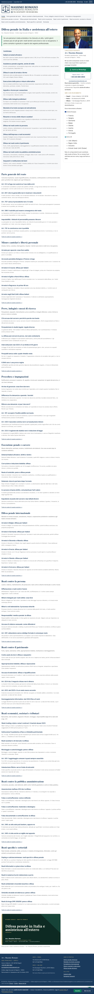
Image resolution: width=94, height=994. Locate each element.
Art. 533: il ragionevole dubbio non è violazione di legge (22, 431)
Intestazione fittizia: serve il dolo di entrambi (17, 767)
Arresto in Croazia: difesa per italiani (14, 268)
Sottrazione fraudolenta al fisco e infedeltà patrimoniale (22, 732)
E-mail (86, 1)
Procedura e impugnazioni (73, 16)
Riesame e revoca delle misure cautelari (18, 117)
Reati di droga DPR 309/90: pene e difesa (16, 901)
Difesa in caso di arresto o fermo (15, 72)
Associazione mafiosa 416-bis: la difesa (16, 789)
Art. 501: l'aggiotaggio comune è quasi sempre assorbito (22, 758)
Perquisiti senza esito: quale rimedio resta (16, 354)
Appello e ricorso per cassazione (15, 90)
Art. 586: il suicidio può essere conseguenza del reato (21, 210)
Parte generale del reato (14, 16)
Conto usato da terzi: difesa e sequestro (16, 655)
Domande (46, 22)
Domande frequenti (69, 976)
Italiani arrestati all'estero (12, 55)
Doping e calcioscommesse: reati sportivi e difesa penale (22, 857)
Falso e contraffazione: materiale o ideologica (18, 807)
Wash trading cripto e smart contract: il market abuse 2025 (23, 723)
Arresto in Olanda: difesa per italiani (14, 558)
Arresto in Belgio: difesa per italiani (14, 523)
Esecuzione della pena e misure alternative (19, 81)
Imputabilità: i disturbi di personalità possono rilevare (21, 219)
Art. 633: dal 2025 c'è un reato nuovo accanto (18, 690)
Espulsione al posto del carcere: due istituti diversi (20, 499)
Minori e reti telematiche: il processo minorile (17, 607)
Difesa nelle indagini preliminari (14, 99)
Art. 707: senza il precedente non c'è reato (17, 202)
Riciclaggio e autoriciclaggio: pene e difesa (17, 750)
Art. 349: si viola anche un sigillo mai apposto (18, 833)
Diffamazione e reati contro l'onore (14, 589)
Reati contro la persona (45, 19)
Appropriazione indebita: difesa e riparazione (18, 664)
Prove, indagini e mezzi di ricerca (54, 16)
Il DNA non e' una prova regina (12, 362)
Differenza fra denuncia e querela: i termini (17, 395)
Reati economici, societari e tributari (80, 19)
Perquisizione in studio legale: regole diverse (18, 327)
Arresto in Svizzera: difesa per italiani (15, 567)
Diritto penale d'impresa (70, 959)
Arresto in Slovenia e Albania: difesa (14, 540)
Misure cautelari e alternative (72, 966)
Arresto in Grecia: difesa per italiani (14, 549)
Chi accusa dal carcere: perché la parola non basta (20, 318)
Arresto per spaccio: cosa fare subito (15, 250)
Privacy (11, 983)
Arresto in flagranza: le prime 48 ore (14, 285)
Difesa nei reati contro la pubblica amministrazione (22, 152)
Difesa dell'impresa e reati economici (16, 134)
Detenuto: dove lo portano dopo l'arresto (16, 481)
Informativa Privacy (7, 991)
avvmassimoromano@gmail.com (78, 81)
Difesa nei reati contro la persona (15, 126)
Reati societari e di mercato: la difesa (15, 741)
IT (91, 1)
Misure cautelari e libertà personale (32, 16)
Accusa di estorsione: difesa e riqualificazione (18, 673)
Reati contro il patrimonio (60, 19)
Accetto (77, 991)
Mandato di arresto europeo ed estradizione (19, 108)
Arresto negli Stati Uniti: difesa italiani (15, 294)
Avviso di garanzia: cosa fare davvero (15, 386)
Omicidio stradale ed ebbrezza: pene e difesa (18, 893)
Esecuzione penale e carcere (10, 19)
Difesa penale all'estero (70, 968)
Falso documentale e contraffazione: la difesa (18, 816)
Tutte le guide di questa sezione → (11, 236)
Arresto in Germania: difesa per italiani (15, 532)
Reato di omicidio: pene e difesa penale (15, 472)
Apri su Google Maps (38, 962)
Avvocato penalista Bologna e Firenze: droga (18, 259)
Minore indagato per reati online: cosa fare (17, 598)
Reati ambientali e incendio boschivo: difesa (17, 884)
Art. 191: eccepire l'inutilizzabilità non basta (17, 413)
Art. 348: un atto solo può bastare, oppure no (18, 824)
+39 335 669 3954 (70, 1)
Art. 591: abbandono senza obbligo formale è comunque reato (24, 633)
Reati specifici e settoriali (34, 22)
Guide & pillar (67, 974)
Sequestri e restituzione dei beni (15, 161)
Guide (3, 16)
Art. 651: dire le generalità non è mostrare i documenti (21, 193)
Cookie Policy (63, 990)
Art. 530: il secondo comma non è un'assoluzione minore (22, 422)
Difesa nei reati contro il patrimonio (16, 143)
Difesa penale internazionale (28, 19)
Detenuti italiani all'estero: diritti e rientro (16, 455)
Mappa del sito (22, 983)
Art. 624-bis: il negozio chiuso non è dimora (17, 681)
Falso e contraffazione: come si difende (16, 798)
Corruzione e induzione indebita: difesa (16, 463)
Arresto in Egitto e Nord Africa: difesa (15, 277)
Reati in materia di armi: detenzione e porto (17, 875)
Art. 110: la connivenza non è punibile (15, 228)
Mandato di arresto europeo (72, 962)
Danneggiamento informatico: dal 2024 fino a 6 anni (20, 699)
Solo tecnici (87, 991)
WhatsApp (80, 1)
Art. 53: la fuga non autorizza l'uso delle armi (18, 184)
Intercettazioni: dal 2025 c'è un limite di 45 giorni (19, 345)
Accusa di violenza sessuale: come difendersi (18, 624)
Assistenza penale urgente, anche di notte (18, 64)
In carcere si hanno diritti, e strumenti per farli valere (20, 490)
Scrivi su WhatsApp (79, 69)
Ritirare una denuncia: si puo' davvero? (15, 404)
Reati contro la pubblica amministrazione (13, 22)
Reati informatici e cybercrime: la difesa (16, 866)
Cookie (16, 983)
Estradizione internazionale (71, 964)
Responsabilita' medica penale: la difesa (16, 615)
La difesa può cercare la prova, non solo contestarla (20, 336)
